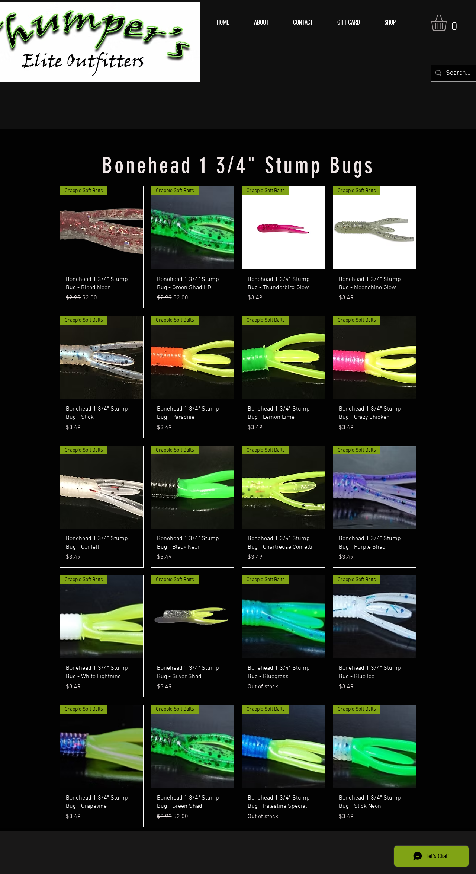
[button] (448, 23)
